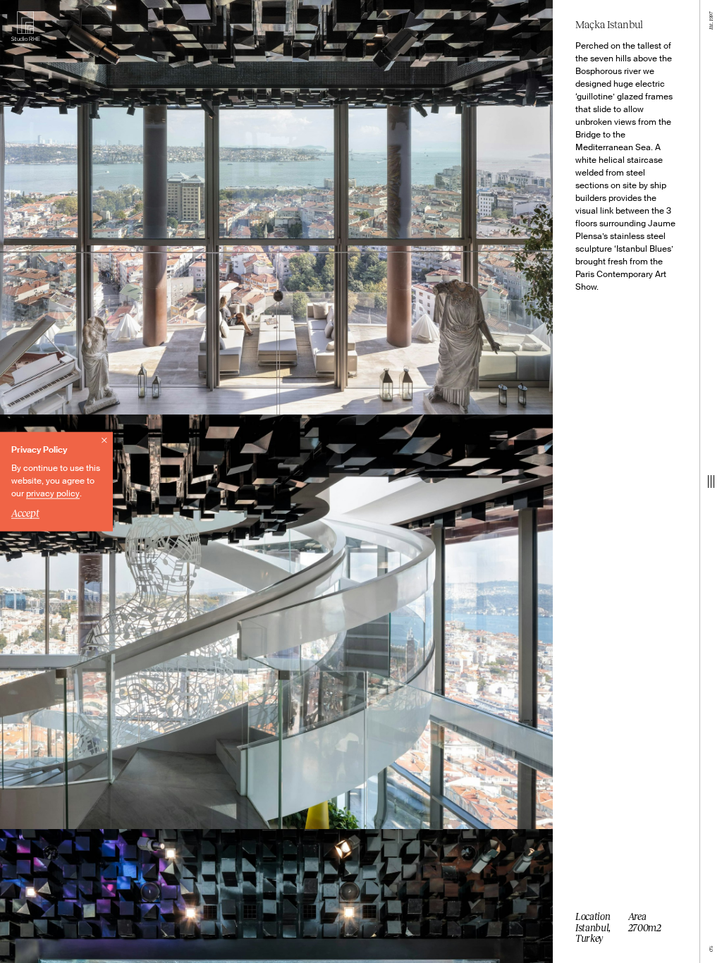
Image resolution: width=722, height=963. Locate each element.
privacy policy (53, 493)
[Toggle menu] (711, 481)
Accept (25, 513)
